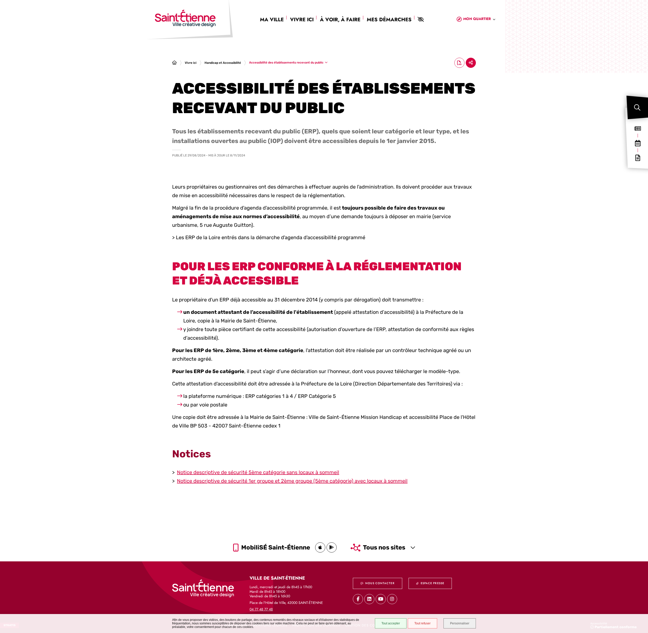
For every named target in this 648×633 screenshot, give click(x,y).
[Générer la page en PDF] (459, 63)
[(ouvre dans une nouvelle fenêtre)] (320, 547)
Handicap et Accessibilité (223, 63)
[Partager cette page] (471, 63)
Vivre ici (302, 19)
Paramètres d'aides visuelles (420, 19)
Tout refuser (422, 623)
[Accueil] (174, 63)
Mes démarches (389, 19)
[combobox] (479, 20)
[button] (637, 107)
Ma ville (272, 19)
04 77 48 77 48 (261, 609)
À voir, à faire (340, 19)
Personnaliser (459, 623)
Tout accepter (390, 623)
